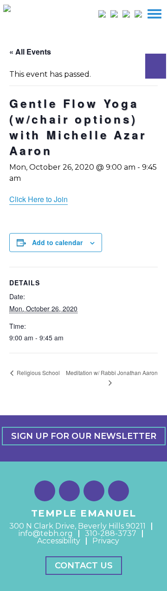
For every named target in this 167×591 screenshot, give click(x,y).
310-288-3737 (110, 533)
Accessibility (58, 540)
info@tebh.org (46, 533)
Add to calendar (57, 242)
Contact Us (84, 565)
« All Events (30, 51)
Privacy (105, 540)
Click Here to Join (38, 199)
